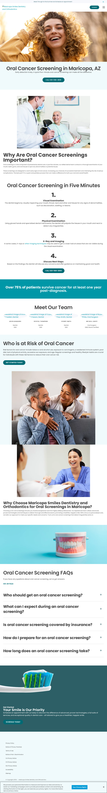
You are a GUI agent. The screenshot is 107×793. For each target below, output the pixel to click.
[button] (104, 7)
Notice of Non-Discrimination (15, 754)
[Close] (103, 787)
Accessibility (9, 769)
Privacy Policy (10, 743)
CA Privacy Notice (11, 758)
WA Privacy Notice (11, 766)
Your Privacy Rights (79, 787)
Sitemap (8, 773)
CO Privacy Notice (11, 762)
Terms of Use (9, 751)
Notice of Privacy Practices (14, 747)
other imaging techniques (35, 243)
